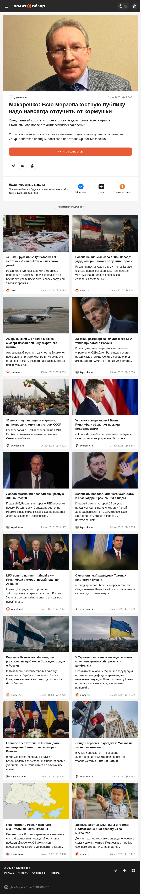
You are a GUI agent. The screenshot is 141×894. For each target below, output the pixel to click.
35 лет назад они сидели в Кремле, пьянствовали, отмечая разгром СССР (33, 422)
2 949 (132, 609)
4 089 (62, 372)
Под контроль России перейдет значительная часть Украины (28, 827)
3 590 (132, 372)
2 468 (62, 854)
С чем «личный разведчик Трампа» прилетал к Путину (100, 577)
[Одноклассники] (115, 870)
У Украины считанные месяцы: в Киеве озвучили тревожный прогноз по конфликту (103, 661)
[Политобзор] (29, 6)
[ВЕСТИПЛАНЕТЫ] (8, 609)
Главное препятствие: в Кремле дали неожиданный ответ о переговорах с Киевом (32, 747)
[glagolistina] (11, 97)
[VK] (124, 870)
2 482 (132, 776)
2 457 (132, 854)
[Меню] (6, 6)
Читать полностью (71, 151)
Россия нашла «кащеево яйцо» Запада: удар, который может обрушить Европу (103, 259)
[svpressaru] (8, 446)
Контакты (23, 872)
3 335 (132, 445)
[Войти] (134, 6)
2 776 (62, 694)
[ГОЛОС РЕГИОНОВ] (8, 776)
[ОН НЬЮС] (8, 372)
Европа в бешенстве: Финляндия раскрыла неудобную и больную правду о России (35, 661)
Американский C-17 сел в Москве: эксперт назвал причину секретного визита (31, 343)
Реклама (9, 872)
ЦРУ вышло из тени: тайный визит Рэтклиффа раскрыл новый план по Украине (32, 580)
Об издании (39, 872)
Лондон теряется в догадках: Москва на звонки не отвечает (103, 745)
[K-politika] (77, 372)
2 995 (132, 527)
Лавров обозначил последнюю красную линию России (35, 496)
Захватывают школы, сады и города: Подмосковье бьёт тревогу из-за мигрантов (102, 829)
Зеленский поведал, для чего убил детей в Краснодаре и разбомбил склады (104, 496)
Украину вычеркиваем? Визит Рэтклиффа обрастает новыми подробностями (97, 424)
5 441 (132, 290)
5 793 (62, 290)
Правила (54, 872)
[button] (13, 166)
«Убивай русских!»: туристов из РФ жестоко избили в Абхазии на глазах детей (32, 261)
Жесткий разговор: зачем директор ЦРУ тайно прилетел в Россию (103, 341)
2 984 (62, 609)
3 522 (62, 445)
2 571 (62, 776)
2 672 (132, 694)
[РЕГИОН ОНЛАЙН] (8, 290)
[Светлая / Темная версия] (123, 6)
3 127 (62, 527)
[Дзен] (133, 870)
